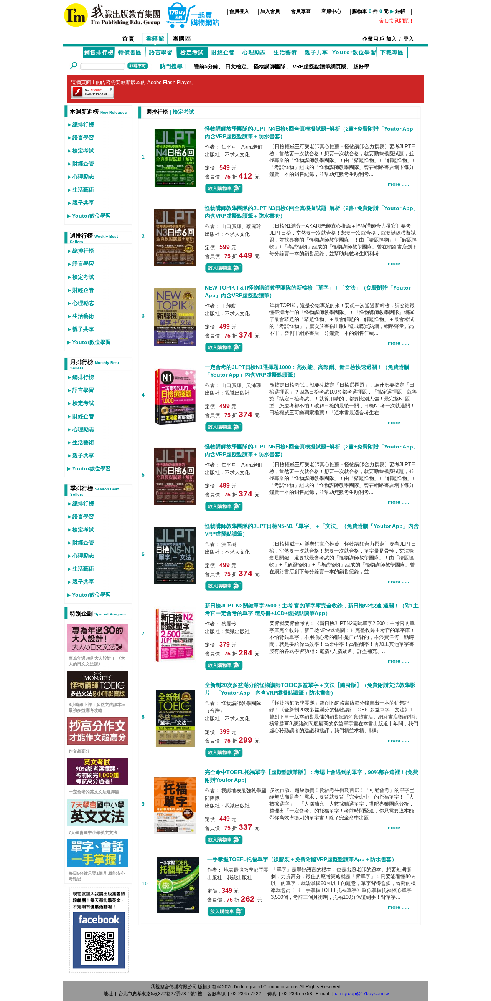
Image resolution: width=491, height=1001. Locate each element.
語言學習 (161, 52)
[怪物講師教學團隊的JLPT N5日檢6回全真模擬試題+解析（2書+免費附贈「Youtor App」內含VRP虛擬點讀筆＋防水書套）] (175, 475)
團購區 (182, 38)
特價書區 (130, 52)
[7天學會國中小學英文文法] (97, 824)
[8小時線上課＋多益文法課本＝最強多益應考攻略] (97, 696)
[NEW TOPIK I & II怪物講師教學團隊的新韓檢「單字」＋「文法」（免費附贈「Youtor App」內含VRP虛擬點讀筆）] (175, 316)
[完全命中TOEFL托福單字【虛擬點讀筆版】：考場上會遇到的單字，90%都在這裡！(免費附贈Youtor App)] (175, 804)
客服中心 (331, 11)
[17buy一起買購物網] (112, 14)
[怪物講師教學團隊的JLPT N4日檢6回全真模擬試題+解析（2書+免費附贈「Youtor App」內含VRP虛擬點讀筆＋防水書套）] (175, 157)
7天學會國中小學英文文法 (93, 832)
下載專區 (392, 52)
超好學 (361, 66)
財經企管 (223, 52)
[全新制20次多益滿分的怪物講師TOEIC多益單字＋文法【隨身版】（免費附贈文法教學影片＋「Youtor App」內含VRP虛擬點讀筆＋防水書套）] (175, 717)
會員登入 (239, 11)
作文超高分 (79, 751)
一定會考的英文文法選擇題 (94, 791)
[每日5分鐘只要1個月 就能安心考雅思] (97, 864)
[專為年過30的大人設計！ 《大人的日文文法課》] (97, 649)
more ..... (398, 184)
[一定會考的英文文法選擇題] (97, 783)
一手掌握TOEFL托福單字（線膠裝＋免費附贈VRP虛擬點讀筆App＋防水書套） (302, 859)
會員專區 (301, 11)
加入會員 (270, 11)
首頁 (128, 38)
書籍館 (155, 38)
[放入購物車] (224, 192)
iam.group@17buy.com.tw (362, 993)
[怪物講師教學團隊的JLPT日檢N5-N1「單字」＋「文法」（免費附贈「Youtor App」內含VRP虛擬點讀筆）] (175, 554)
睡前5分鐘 (206, 66)
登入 (409, 39)
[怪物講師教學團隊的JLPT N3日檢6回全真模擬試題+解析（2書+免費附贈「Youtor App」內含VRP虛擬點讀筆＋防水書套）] (175, 236)
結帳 (400, 11)
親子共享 (316, 52)
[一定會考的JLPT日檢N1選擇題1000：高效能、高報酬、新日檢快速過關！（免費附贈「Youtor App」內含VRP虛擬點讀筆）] (175, 395)
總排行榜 (83, 124)
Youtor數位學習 (354, 52)
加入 (391, 39)
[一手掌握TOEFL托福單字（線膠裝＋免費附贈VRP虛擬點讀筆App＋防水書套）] (178, 884)
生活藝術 (285, 52)
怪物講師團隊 (270, 66)
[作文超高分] (97, 742)
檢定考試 (83, 150)
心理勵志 (254, 52)
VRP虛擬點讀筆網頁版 (319, 66)
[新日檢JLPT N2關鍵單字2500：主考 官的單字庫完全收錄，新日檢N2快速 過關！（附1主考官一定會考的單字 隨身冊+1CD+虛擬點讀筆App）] (175, 634)
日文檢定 (236, 66)
